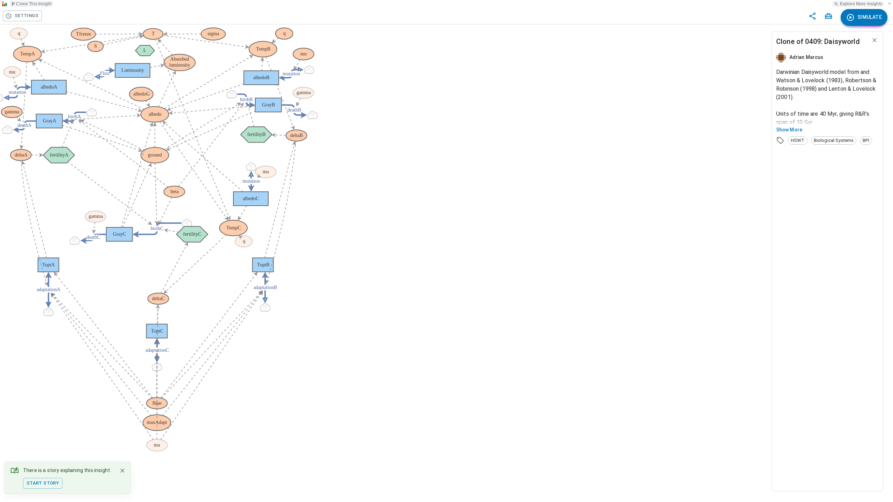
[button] (798, 140)
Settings (26, 15)
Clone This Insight (33, 3)
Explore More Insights (861, 3)
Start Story (43, 483)
